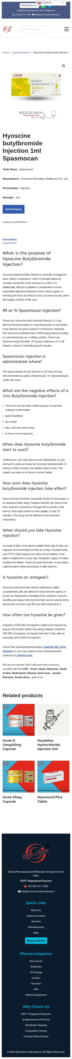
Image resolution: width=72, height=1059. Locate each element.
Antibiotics (36, 966)
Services (36, 921)
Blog (36, 932)
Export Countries (36, 915)
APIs (36, 989)
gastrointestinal (21, 52)
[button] (66, 29)
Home (6, 52)
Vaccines (36, 983)
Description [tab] (10, 239)
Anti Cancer (36, 961)
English (46, 2)
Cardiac (36, 977)
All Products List (29, 5)
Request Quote (36, 940)
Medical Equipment (36, 994)
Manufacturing (36, 927)
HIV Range (36, 972)
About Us (36, 910)
